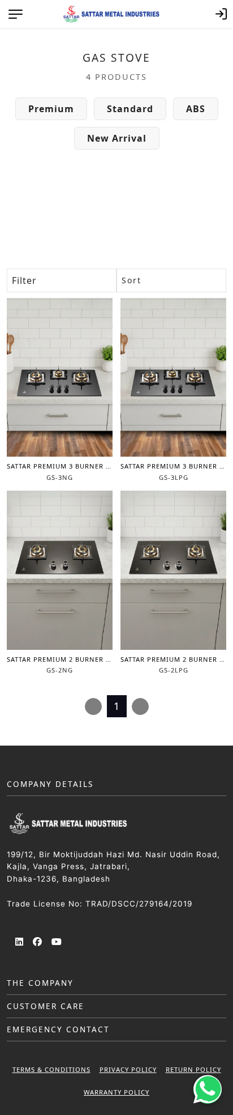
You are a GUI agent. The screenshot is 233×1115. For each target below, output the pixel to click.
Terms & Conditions (51, 1069)
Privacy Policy (128, 1069)
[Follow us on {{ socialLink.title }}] (19, 942)
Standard (130, 109)
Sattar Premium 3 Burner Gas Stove (75, 466)
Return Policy (193, 1069)
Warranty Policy (116, 1092)
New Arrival (116, 138)
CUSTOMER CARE (45, 1006)
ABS (195, 109)
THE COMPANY (40, 982)
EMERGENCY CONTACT (58, 1029)
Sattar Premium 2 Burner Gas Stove (75, 659)
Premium (51, 109)
